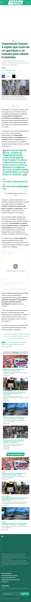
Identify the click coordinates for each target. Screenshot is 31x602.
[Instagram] (5, 568)
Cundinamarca (15, 342)
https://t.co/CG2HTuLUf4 (15, 181)
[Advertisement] (15, 21)
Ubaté (3, 346)
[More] (20, 76)
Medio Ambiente (7, 390)
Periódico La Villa (19, 344)
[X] (12, 568)
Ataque (8, 342)
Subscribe (25, 593)
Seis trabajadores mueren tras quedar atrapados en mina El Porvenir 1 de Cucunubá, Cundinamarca (14, 441)
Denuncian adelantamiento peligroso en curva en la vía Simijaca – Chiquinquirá (14, 418)
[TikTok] (9, 568)
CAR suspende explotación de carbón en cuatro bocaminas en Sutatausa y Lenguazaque (14, 393)
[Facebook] (2, 568)
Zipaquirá (9, 346)
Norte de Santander (7, 344)
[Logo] (15, 3)
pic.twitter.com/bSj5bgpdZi (15, 187)
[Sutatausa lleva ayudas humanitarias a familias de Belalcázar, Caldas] (15, 361)
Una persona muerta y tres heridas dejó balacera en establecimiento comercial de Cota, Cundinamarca (16, 336)
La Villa (12, 73)
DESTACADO (23, 342)
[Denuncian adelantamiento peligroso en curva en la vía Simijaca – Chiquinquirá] (15, 409)
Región (3, 67)
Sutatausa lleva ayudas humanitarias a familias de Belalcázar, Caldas (14, 370)
